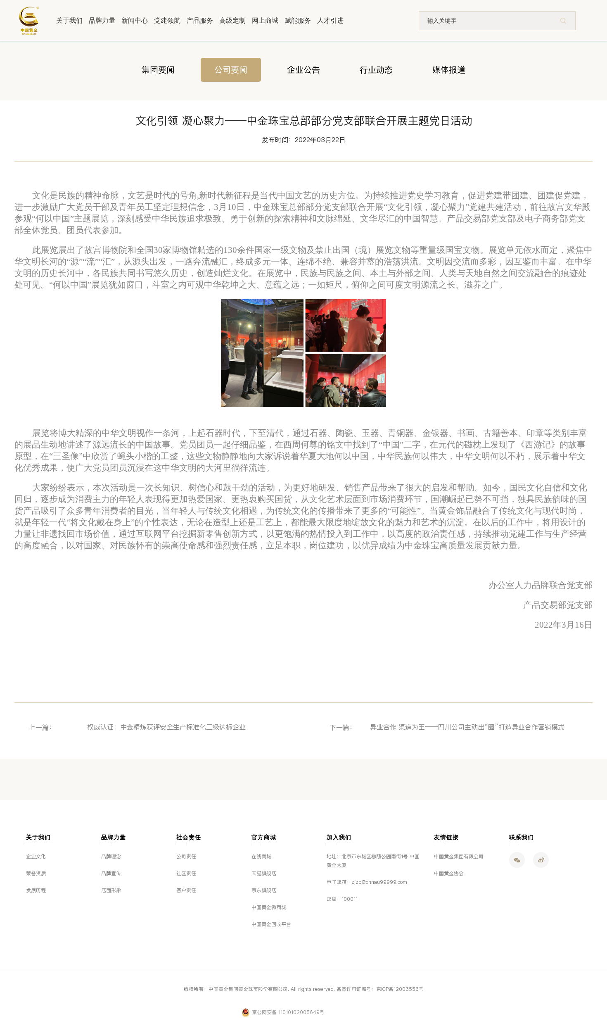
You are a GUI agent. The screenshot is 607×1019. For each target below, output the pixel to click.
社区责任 (186, 873)
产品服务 (200, 20)
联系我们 (521, 837)
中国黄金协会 (449, 873)
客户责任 (186, 890)
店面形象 (111, 890)
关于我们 (69, 20)
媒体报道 (448, 70)
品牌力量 (102, 20)
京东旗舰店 (263, 890)
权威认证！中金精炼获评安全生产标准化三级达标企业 (166, 727)
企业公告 (303, 70)
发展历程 (36, 890)
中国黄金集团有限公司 (459, 856)
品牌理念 (111, 856)
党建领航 (167, 20)
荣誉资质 (36, 873)
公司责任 (186, 856)
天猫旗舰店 (263, 873)
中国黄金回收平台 (271, 924)
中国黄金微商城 (268, 907)
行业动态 (376, 70)
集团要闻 (158, 70)
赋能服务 (298, 20)
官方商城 (263, 837)
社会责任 (188, 837)
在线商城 (261, 856)
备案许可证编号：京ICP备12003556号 (380, 989)
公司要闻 (230, 70)
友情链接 (446, 837)
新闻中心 (134, 20)
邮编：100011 (342, 899)
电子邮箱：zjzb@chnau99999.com (367, 882)
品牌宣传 (111, 873)
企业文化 (36, 856)
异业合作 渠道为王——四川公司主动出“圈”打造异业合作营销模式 (467, 727)
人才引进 (330, 20)
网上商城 (265, 20)
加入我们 (339, 837)
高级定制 (232, 20)
